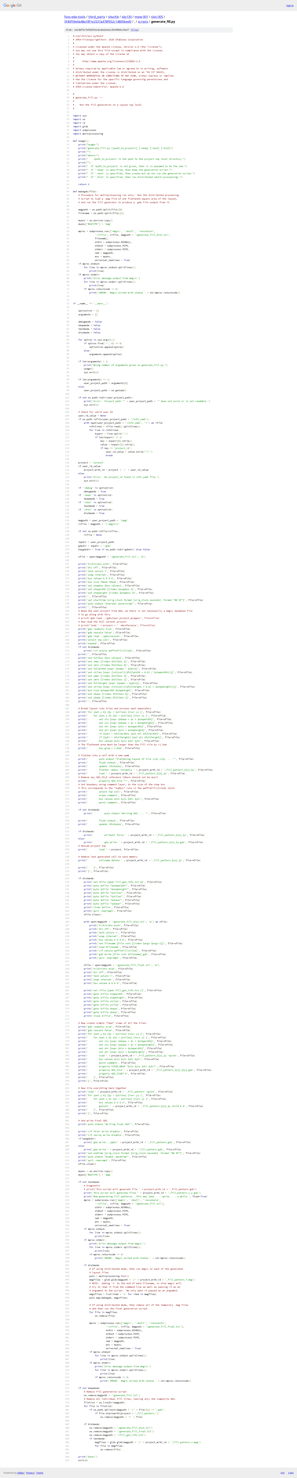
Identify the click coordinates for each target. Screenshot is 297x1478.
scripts (143, 21)
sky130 (127, 17)
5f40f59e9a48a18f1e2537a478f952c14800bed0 (97, 21)
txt (282, 1472)
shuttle (113, 17)
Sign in (290, 5)
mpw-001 (141, 17)
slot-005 (157, 17)
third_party (96, 17)
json (291, 1472)
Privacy (30, 1472)
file (135, 29)
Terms (39, 1472)
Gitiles (20, 1472)
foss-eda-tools (74, 17)
